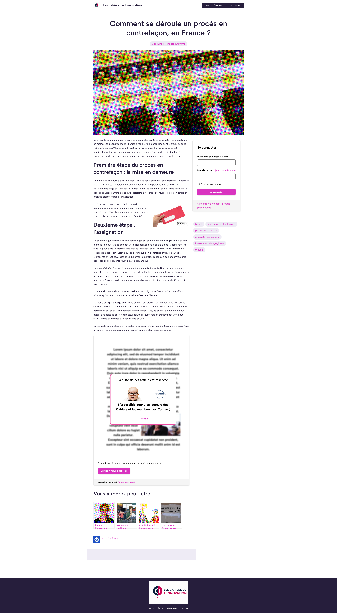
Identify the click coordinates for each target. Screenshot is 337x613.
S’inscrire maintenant (208, 203)
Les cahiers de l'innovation (122, 5)
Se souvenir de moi (210, 184)
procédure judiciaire (206, 230)
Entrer (143, 419)
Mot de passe (204, 170)
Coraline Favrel (110, 538)
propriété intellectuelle (207, 236)
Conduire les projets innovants (168, 43)
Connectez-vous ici (127, 482)
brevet (198, 224)
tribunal (199, 249)
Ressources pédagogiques (209, 243)
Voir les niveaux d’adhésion (114, 471)
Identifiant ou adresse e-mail (212, 156)
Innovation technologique (221, 224)
